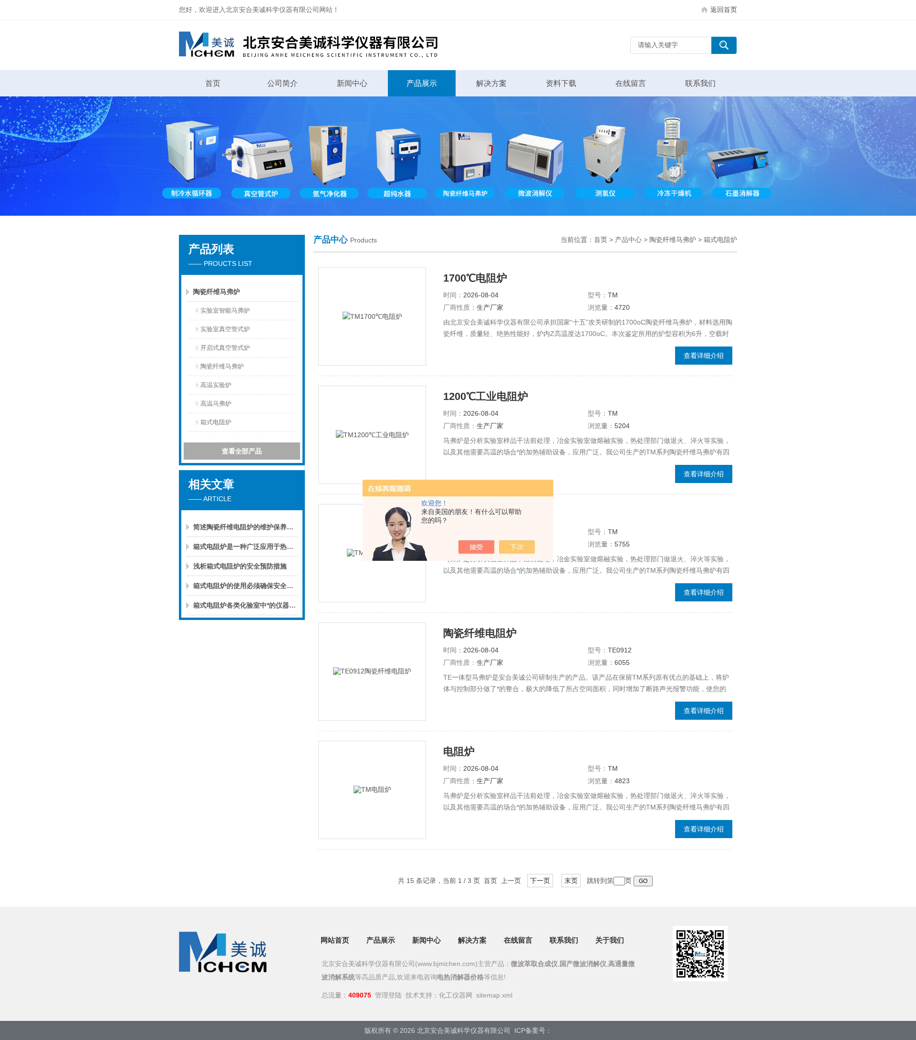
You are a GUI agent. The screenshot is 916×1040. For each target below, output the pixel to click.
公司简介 (282, 83)
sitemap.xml (494, 995)
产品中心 (628, 239)
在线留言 (630, 83)
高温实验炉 (215, 385)
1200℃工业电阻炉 (485, 396)
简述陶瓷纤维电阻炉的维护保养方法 (245, 527)
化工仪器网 (455, 995)
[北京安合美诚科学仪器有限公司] (322, 45)
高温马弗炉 (215, 403)
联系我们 (700, 83)
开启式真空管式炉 (225, 347)
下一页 (540, 880)
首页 (212, 83)
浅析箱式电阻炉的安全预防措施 (240, 566)
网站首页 (335, 940)
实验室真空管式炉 (225, 329)
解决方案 (491, 83)
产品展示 (421, 83)
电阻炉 (459, 751)
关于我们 (609, 940)
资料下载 (561, 83)
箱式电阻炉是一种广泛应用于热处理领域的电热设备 (245, 546)
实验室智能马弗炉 (225, 310)
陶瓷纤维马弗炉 (216, 291)
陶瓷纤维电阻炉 (480, 633)
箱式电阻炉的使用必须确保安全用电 (245, 585)
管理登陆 (388, 995)
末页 (571, 880)
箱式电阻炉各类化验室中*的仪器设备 (245, 605)
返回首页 (723, 9)
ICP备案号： (533, 1030)
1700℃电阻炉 (475, 278)
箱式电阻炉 (215, 422)
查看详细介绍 (704, 355)
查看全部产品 (242, 451)
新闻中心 (352, 83)
